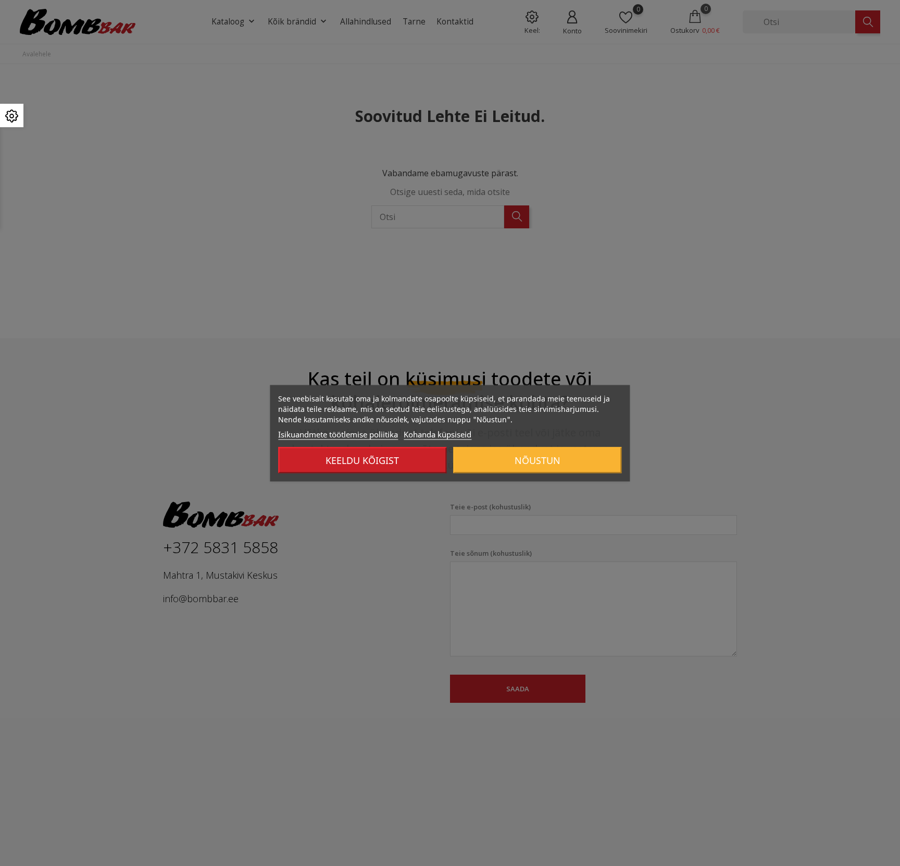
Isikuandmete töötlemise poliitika (338, 434)
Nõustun (537, 460)
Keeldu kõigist (362, 460)
